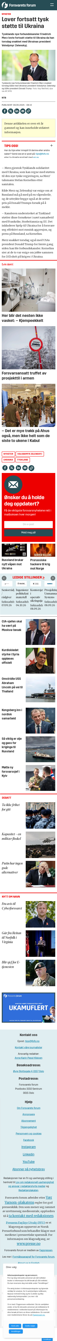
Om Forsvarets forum (28, 1108)
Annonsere (29, 1114)
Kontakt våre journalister (28, 1047)
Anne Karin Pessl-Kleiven (28, 1058)
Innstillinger (47, 1339)
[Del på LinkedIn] (16, 111)
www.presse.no (28, 1244)
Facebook (28, 1140)
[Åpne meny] (52, 5)
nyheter (8, 454)
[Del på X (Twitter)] (10, 111)
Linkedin (28, 1154)
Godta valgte (30, 1326)
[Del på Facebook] (4, 111)
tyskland (22, 460)
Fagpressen (45, 1250)
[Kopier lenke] (28, 111)
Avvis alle (15, 1326)
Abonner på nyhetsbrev (28, 1169)
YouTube (29, 1161)
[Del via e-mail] (23, 111)
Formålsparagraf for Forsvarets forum (34, 1257)
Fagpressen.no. (39, 1315)
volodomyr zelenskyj (29, 454)
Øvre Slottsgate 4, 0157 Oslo (28, 1071)
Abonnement (28, 1121)
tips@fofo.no (42, 154)
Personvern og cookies (29, 1134)
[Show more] (51, 145)
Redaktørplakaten (28, 1190)
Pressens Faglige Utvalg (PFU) (25, 1222)
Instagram (28, 1147)
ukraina (8, 460)
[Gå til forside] (23, 5)
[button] (4, 578)
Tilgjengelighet (28, 1127)
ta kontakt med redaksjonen (31, 1216)
